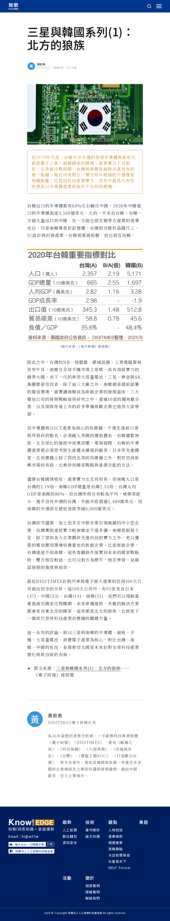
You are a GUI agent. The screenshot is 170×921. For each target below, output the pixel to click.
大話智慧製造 (119, 855)
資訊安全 (70, 842)
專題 (143, 822)
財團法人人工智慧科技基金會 (34, 851)
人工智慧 (70, 829)
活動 (67, 878)
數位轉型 (70, 836)
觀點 (113, 822)
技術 (90, 822)
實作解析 (92, 829)
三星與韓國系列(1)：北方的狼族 (88, 668)
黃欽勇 (41, 64)
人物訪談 (115, 829)
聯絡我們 (92, 898)
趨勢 (67, 822)
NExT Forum (119, 867)
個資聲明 (92, 885)
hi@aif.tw (30, 836)
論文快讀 (92, 836)
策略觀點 (115, 848)
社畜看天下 (117, 861)
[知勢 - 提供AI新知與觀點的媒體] (31, 824)
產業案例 (115, 836)
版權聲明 (92, 891)
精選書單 (115, 842)
